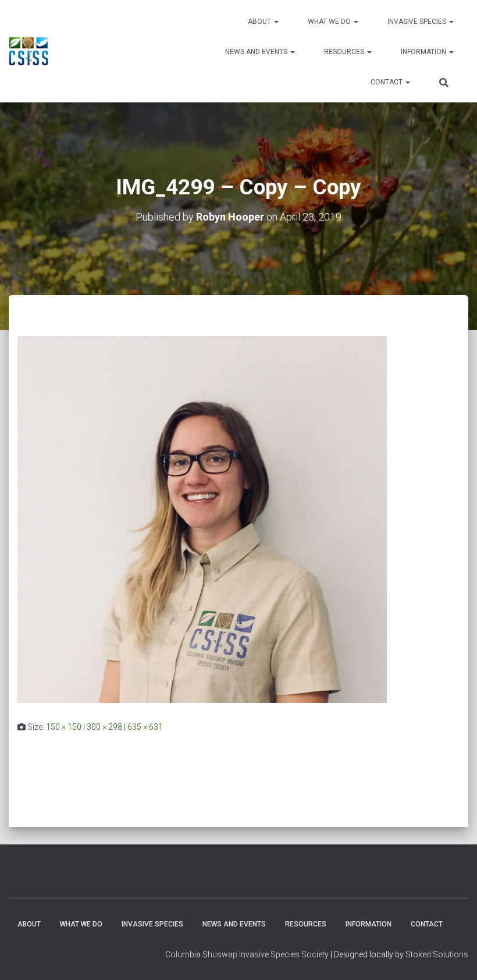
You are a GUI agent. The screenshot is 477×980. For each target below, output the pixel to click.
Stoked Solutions (436, 954)
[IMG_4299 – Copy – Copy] (202, 518)
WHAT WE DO (330, 21)
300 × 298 (104, 727)
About (260, 21)
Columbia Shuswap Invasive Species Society (247, 954)
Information (424, 52)
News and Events (257, 52)
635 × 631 (145, 727)
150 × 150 (63, 727)
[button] (276, 21)
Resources (345, 52)
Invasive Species (417, 21)
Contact (387, 82)
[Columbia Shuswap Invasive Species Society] (28, 51)
